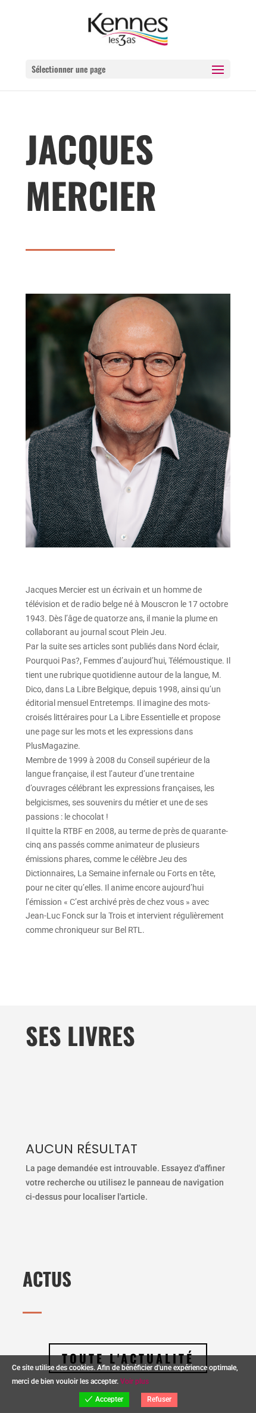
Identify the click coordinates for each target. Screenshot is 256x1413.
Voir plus (134, 1381)
